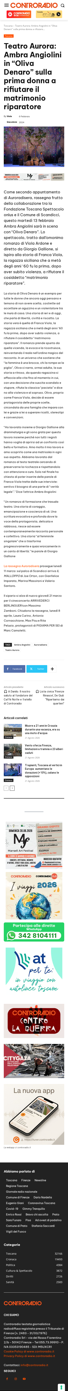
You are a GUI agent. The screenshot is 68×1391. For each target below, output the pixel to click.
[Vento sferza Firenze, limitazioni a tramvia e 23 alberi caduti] (13, 750)
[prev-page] (6, 788)
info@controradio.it (34, 1365)
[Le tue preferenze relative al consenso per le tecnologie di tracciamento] (61, 1387)
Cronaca (8, 737)
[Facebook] (7, 1379)
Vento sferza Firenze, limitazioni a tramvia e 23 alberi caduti (44, 749)
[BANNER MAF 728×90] (34, 179)
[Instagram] (15, 1379)
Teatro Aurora (12, 650)
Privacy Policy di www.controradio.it (29, 1356)
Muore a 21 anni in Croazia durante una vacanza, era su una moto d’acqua (42, 729)
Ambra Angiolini (22, 644)
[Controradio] (34, 5)
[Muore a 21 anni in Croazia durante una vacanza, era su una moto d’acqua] (13, 730)
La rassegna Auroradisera (21, 566)
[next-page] (12, 788)
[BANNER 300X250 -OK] (34, 868)
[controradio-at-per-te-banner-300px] (34, 994)
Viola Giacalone (12, 119)
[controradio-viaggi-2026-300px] (34, 918)
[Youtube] (24, 1379)
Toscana (8, 36)
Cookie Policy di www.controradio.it (29, 1351)
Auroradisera (20, 197)
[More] (52, 669)
